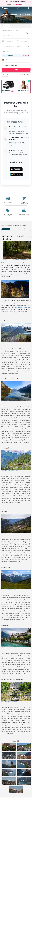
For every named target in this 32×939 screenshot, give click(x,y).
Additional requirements (11, 65)
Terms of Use (5, 76)
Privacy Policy (27, 74)
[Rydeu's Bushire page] (8, 91)
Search (16, 70)
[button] (4, 59)
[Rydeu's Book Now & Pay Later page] (23, 91)
